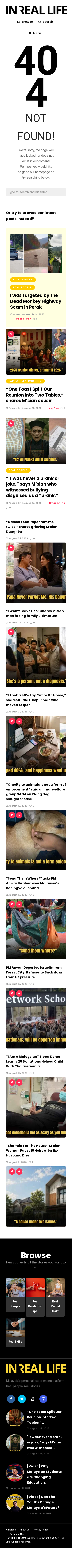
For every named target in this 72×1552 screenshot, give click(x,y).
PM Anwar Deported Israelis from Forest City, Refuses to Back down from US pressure (34, 972)
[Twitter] (22, 1399)
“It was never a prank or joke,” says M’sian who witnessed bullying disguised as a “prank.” (32, 487)
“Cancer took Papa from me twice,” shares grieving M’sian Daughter (31, 527)
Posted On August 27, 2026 (24, 503)
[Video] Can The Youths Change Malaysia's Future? (43, 1502)
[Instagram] (43, 1399)
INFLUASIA (23, 1538)
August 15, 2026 (17, 984)
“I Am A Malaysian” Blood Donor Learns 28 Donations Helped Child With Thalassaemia (34, 1061)
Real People (22, 287)
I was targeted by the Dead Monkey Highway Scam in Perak (35, 301)
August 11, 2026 (17, 1162)
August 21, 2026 (17, 711)
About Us (24, 1529)
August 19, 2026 (17, 805)
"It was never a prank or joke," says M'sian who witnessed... (45, 1442)
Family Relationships (25, 381)
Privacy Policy (40, 1529)
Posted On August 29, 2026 (24, 408)
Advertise (11, 1529)
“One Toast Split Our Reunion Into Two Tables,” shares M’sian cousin (35, 395)
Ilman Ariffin (57, 503)
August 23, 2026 (18, 622)
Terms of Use (17, 1534)
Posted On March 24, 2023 (28, 314)
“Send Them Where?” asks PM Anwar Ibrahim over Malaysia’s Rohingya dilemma (32, 883)
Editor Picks (23, 279)
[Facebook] (11, 1399)
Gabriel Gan (23, 318)
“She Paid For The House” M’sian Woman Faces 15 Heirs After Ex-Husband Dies (33, 1150)
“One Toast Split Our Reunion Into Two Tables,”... (44, 1417)
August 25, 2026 (18, 538)
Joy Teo (54, 408)
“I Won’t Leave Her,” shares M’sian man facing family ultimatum (35, 613)
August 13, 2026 (17, 1073)
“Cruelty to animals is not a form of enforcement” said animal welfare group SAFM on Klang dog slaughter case (36, 791)
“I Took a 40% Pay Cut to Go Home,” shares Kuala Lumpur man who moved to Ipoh (36, 700)
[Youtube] (33, 1399)
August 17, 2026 (17, 894)
